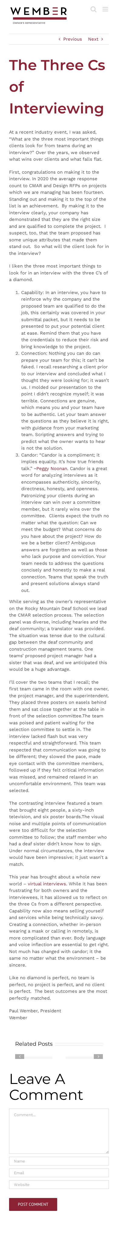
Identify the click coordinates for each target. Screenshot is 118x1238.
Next (93, 39)
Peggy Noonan (51, 468)
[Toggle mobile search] (93, 9)
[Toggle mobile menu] (106, 9)
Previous (72, 39)
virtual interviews (47, 884)
